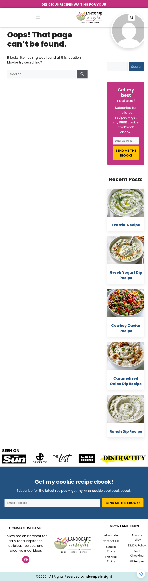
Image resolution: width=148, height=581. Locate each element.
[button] (38, 17)
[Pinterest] (25, 559)
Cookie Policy (111, 549)
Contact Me (111, 541)
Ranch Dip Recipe (126, 431)
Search (137, 66)
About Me (111, 535)
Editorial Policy (111, 559)
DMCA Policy (137, 545)
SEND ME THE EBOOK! (126, 153)
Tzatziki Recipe (126, 224)
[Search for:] (42, 74)
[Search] (82, 74)
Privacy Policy (137, 537)
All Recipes (137, 561)
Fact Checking (136, 553)
